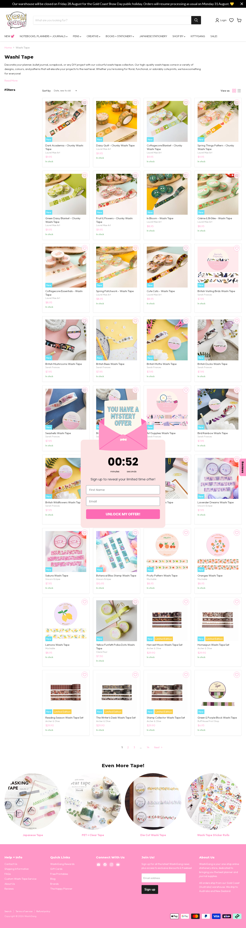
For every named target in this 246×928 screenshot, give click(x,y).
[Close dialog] (163, 398)
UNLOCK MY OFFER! (123, 514)
